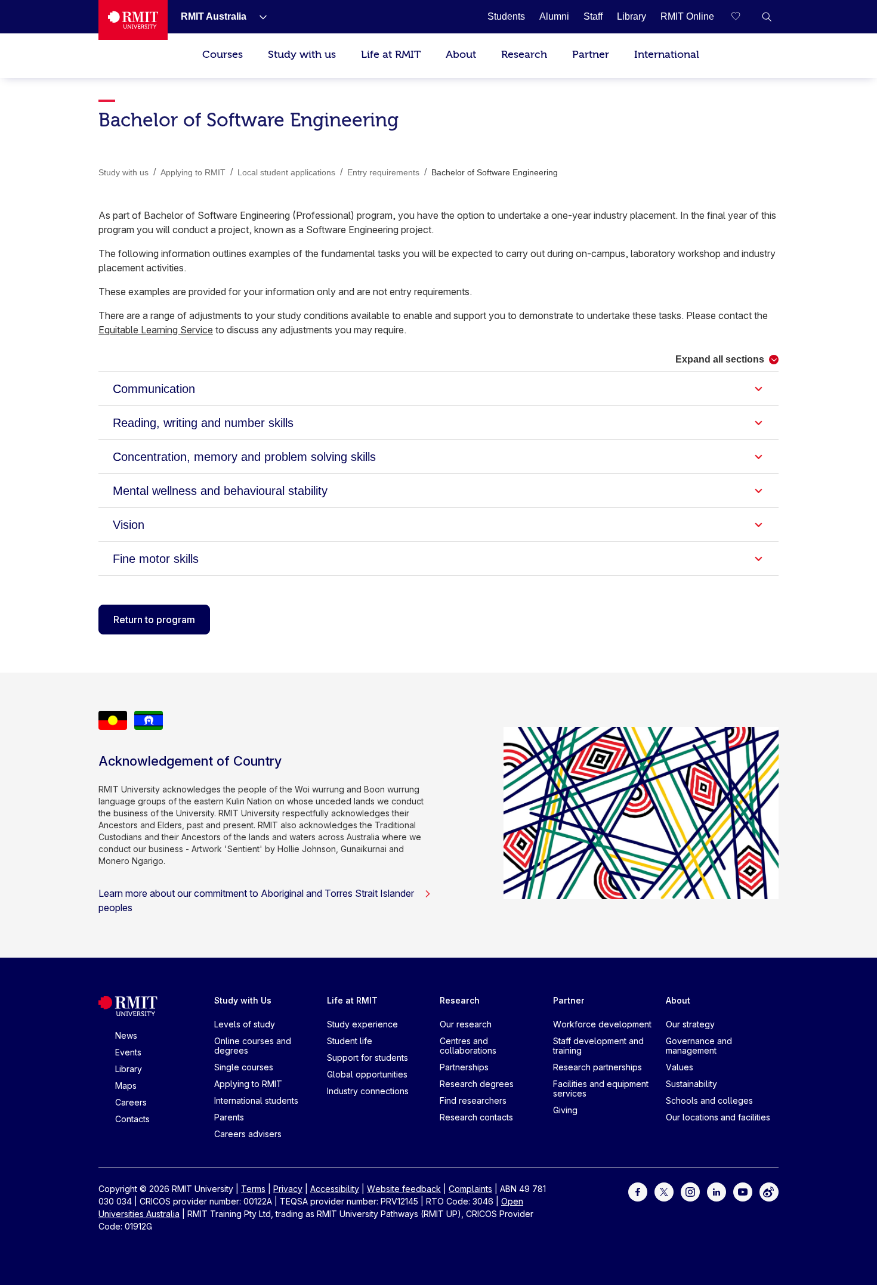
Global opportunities (367, 1074)
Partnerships (464, 1067)
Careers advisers (248, 1134)
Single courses (243, 1067)
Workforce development (602, 1024)
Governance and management (699, 1045)
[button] (767, 17)
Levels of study (244, 1024)
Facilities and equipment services (601, 1088)
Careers (131, 1102)
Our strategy (690, 1024)
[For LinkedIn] (716, 1191)
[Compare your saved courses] (743, 17)
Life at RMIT (391, 54)
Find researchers (473, 1100)
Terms (253, 1189)
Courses (222, 54)
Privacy (287, 1189)
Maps (126, 1085)
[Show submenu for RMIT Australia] (258, 17)
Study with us (302, 54)
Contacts (132, 1119)
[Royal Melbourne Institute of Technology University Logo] (133, 20)
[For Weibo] (769, 1191)
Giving (565, 1110)
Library (128, 1069)
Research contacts (476, 1117)
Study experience (362, 1024)
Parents (229, 1117)
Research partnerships (597, 1067)
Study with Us (242, 1000)
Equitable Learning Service (155, 330)
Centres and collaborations (468, 1045)
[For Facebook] (637, 1191)
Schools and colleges (709, 1100)
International (666, 54)
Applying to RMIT (248, 1084)
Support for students (367, 1057)
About (461, 54)
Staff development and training (598, 1045)
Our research (466, 1024)
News (126, 1035)
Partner (590, 54)
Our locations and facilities (718, 1117)
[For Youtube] (742, 1191)
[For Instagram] (690, 1191)
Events (128, 1052)
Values (679, 1067)
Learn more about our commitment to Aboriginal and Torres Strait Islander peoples (256, 900)
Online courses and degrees (252, 1045)
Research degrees (477, 1084)
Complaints (470, 1189)
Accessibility (334, 1189)
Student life (349, 1041)
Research (524, 54)
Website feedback (404, 1189)
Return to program (154, 620)
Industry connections (368, 1091)
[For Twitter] (664, 1191)
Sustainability (691, 1084)
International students (256, 1100)
